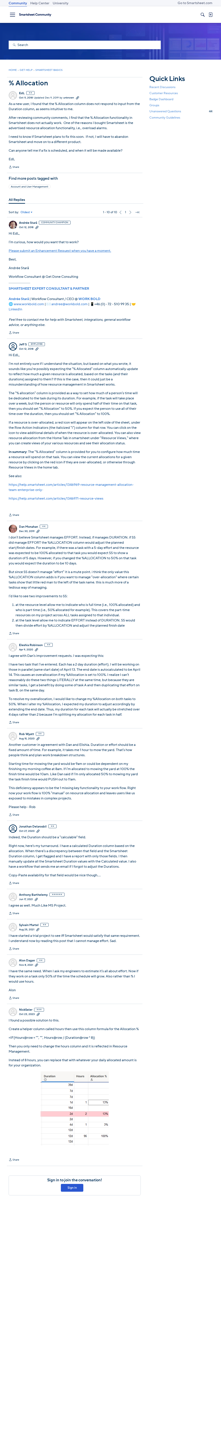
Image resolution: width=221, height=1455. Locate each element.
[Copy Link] (77, 98)
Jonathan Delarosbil (33, 827)
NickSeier (25, 1010)
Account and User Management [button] (29, 186)
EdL (22, 93)
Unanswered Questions (180, 111)
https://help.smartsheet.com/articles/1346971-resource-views (56, 498)
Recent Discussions (162, 87)
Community (18, 3)
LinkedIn (15, 309)
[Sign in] (210, 15)
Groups (154, 105)
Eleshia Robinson (31, 645)
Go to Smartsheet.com (195, 3)
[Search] (203, 15)
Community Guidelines (164, 118)
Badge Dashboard (161, 99)
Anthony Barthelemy (33, 895)
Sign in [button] (72, 1188)
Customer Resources (163, 93)
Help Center (39, 3)
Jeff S (23, 344)
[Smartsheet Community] (35, 14)
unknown (68, 97)
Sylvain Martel (29, 925)
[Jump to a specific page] (137, 212)
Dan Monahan (28, 527)
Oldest (25, 212)
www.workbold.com (29, 304)
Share (14, 167)
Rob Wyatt (26, 734)
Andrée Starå (28, 223)
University (60, 3)
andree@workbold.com (69, 304)
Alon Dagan (27, 961)
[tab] (17, 199)
